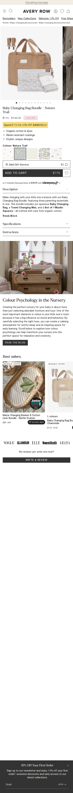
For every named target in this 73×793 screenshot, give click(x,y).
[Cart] (68, 11)
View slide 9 (41, 103)
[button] (11, 11)
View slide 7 (34, 103)
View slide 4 (25, 103)
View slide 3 (22, 103)
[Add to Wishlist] (66, 173)
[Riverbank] (44, 153)
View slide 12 (50, 103)
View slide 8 (38, 103)
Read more (10, 215)
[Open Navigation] (4, 11)
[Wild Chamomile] (32, 153)
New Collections (27, 18)
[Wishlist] (62, 11)
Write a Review (43, 460)
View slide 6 (31, 103)
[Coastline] (56, 153)
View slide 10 (44, 103)
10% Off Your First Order (36, 2)
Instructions (11, 232)
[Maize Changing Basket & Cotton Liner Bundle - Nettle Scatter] (24, 386)
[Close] (68, 765)
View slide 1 (16, 103)
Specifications (12, 224)
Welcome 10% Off (49, 18)
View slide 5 (28, 103)
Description (10, 189)
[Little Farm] (8, 153)
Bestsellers (9, 18)
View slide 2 (19, 103)
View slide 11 (47, 103)
